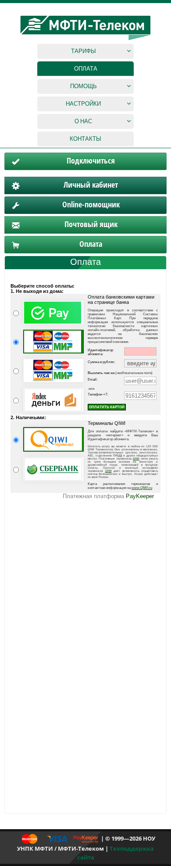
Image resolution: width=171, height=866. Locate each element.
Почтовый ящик (91, 224)
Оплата (85, 68)
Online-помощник (91, 204)
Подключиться (91, 160)
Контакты (85, 138)
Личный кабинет (91, 184)
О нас (83, 121)
